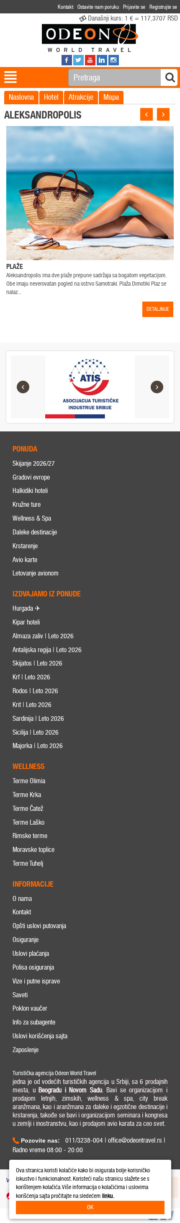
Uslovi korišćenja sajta (40, 1036)
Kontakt (22, 912)
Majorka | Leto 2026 (38, 746)
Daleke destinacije (35, 532)
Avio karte (25, 560)
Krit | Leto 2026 (32, 705)
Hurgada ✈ (26, 608)
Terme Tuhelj (28, 863)
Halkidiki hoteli (30, 491)
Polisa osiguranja (33, 967)
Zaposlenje (26, 1050)
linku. (108, 1196)
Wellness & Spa (32, 518)
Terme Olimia (29, 781)
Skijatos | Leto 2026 (37, 663)
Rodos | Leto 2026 (35, 691)
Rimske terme (30, 836)
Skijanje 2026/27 (34, 463)
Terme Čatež (28, 809)
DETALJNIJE (158, 309)
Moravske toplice (33, 850)
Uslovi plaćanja (31, 953)
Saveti (20, 995)
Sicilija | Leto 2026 (36, 732)
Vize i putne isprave (36, 981)
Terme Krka (27, 795)
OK (90, 1207)
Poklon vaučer (30, 1008)
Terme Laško (28, 822)
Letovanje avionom (36, 573)
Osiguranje (26, 940)
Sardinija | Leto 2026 (38, 718)
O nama (22, 899)
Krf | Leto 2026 (31, 677)
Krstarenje (25, 546)
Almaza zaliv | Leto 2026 (43, 636)
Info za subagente (34, 1022)
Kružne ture (27, 504)
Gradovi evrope (31, 477)
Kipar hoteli (26, 622)
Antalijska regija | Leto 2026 (47, 650)
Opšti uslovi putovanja (39, 926)
